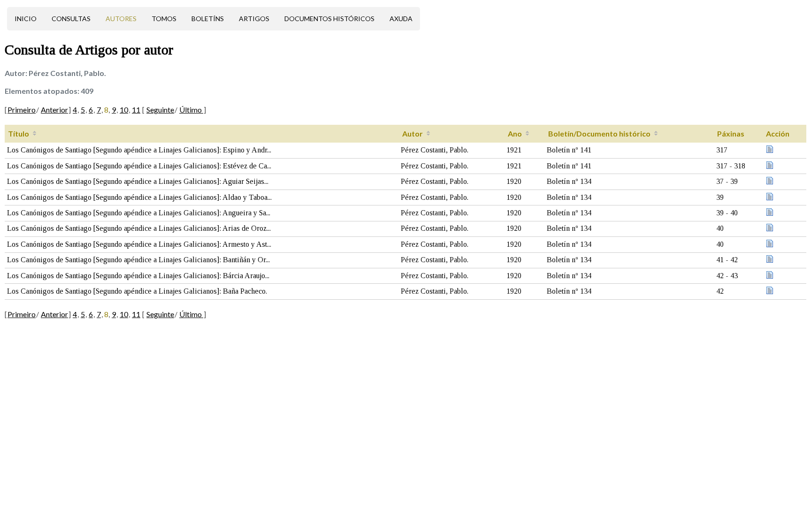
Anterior (54, 109)
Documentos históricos (329, 19)
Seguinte (160, 109)
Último (191, 109)
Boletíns (207, 19)
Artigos (254, 19)
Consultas (71, 19)
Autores (121, 19)
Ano (515, 133)
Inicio (26, 19)
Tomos (164, 19)
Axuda (401, 19)
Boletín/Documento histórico (599, 133)
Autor (412, 133)
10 (124, 109)
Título (18, 133)
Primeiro (22, 109)
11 (136, 109)
